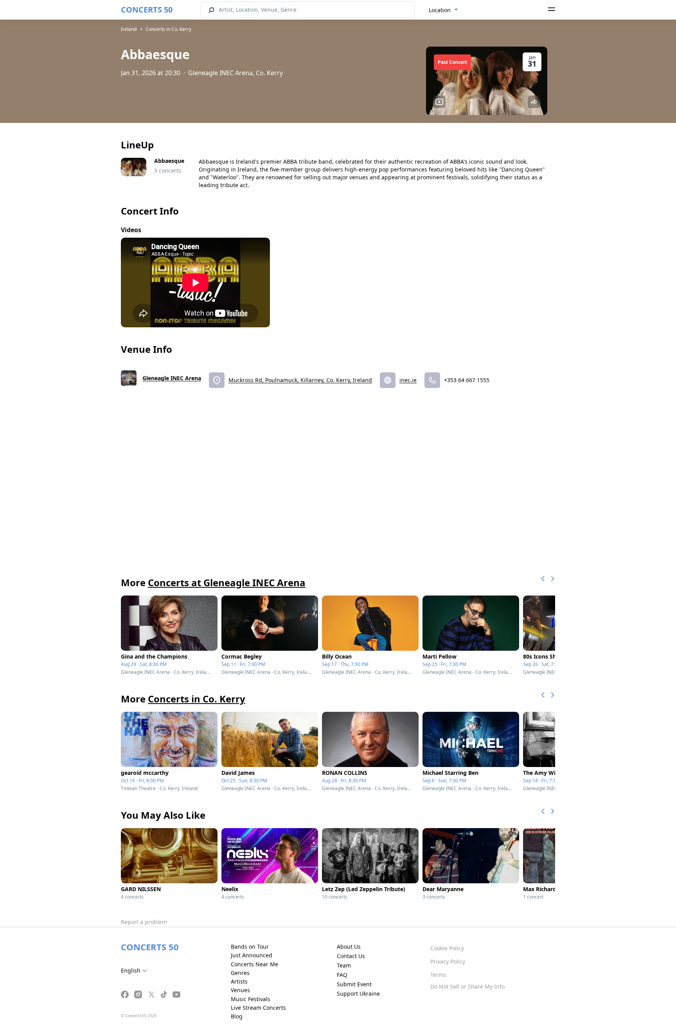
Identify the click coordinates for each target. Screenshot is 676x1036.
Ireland (129, 29)
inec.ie (408, 380)
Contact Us (351, 956)
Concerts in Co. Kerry (168, 29)
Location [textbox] (440, 10)
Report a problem (144, 922)
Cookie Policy (447, 948)
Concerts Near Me (254, 964)
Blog (237, 1016)
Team (344, 965)
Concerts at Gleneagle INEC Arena (227, 582)
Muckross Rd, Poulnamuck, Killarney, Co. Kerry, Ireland (300, 380)
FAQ (342, 974)
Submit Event (354, 984)
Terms (438, 974)
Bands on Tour (250, 946)
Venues (240, 990)
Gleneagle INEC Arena (171, 378)
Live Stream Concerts (258, 1007)
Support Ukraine (358, 993)
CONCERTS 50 (147, 9)
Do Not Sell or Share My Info (467, 986)
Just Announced (251, 955)
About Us (349, 946)
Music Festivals (250, 999)
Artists (239, 981)
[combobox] (443, 10)
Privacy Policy (447, 961)
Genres (240, 972)
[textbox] (135, 970)
